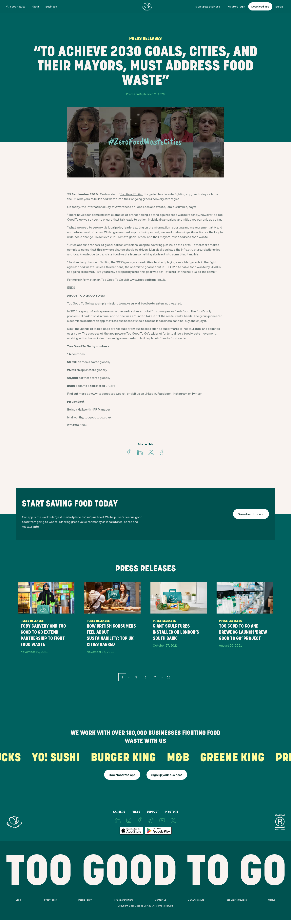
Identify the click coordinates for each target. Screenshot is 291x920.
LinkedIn (150, 393)
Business (51, 6)
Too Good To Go (131, 194)
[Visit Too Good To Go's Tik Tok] (151, 820)
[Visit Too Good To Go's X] (173, 820)
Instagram (180, 393)
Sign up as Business (207, 6)
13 (168, 677)
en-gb (279, 6)
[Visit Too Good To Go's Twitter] (151, 452)
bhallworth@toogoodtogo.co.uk (89, 417)
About (35, 6)
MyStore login (236, 6)
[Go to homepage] (147, 6)
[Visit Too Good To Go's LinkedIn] (118, 820)
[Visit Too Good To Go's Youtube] (162, 820)
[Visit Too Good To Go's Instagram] (129, 820)
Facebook (164, 393)
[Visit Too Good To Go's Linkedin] (140, 452)
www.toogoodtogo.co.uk (147, 279)
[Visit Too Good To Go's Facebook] (129, 452)
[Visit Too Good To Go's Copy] (162, 452)
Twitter (197, 393)
